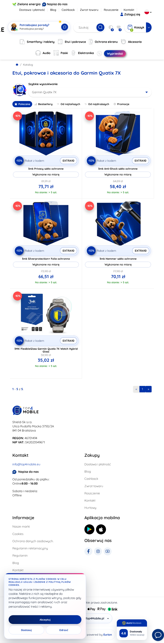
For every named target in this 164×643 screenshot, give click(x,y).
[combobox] (90, 92)
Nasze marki (21, 526)
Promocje (123, 104)
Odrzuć (63, 630)
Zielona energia (29, 4)
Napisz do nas (57, 4)
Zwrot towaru (89, 10)
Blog (53, 10)
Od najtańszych (70, 104)
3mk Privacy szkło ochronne (46, 168)
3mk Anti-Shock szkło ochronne (118, 168)
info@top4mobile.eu (26, 464)
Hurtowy (90, 508)
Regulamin (20, 555)
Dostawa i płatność (32, 10)
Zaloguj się (132, 14)
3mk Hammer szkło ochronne (118, 258)
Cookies (17, 534)
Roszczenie (111, 10)
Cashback (68, 10)
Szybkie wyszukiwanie (43, 84)
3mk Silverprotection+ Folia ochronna (46, 258)
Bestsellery (45, 104)
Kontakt (129, 10)
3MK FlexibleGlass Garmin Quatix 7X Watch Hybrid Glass (46, 350)
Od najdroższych (98, 104)
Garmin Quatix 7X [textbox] (44, 92)
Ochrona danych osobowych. (33, 541)
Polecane (24, 104)
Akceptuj (45, 619)
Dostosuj (26, 630)
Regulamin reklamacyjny (30, 548)
